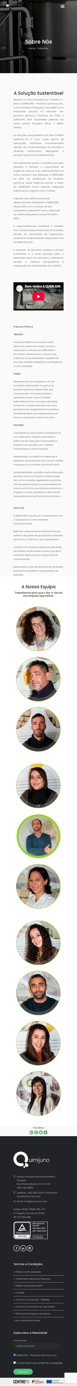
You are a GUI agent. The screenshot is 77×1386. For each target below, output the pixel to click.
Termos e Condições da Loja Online (35, 1306)
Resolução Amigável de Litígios (33, 1313)
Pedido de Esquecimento (29, 1285)
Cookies (20, 1292)
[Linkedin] (31, 1132)
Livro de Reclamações (28, 1320)
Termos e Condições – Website (33, 1299)
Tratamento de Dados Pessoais (33, 1278)
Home (32, 48)
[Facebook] (45, 1132)
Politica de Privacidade (28, 1271)
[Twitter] (41, 1132)
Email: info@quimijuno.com (32, 1201)
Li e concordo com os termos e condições (39, 1362)
